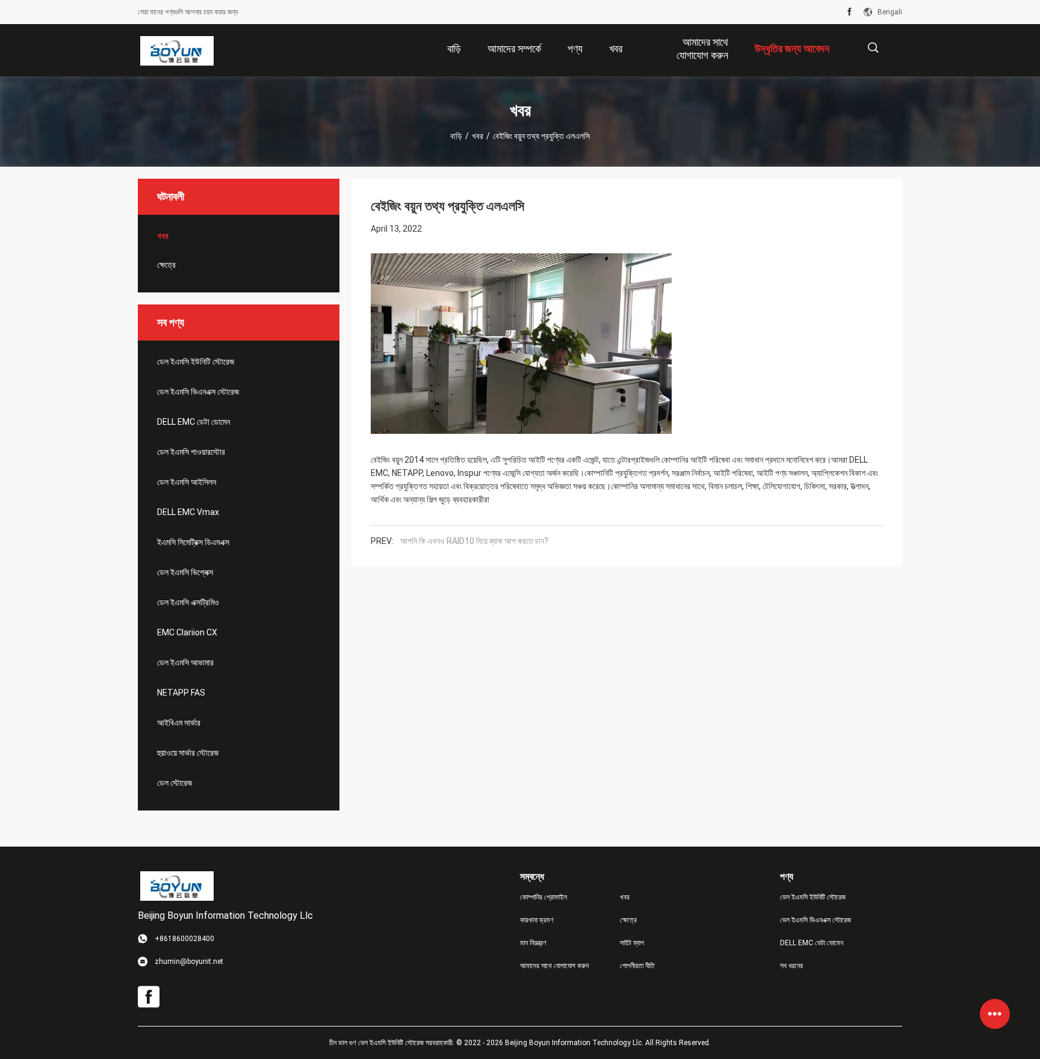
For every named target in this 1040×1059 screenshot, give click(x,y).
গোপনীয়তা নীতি (637, 966)
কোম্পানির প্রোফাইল (543, 897)
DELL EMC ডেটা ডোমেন (193, 422)
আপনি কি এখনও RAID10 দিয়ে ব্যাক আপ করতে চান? (474, 541)
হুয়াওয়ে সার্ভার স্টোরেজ (187, 753)
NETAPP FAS (181, 692)
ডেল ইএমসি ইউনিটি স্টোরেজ (195, 361)
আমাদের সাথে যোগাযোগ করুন (554, 966)
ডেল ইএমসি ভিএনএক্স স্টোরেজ (198, 392)
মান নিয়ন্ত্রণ (533, 943)
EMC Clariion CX (187, 632)
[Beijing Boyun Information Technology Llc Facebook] (849, 12)
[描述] (873, 48)
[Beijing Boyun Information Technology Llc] (176, 50)
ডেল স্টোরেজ (174, 783)
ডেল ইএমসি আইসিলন (186, 482)
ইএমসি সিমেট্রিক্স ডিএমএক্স (193, 542)
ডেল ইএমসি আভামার (185, 662)
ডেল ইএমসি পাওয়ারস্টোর (191, 452)
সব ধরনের (791, 966)
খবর (477, 136)
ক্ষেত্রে (166, 265)
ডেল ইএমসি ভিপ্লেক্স (185, 572)
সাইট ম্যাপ (632, 943)
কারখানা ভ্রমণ (537, 920)
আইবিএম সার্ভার (178, 722)
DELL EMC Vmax (188, 512)
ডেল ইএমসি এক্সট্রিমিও (188, 602)
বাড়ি (456, 136)
